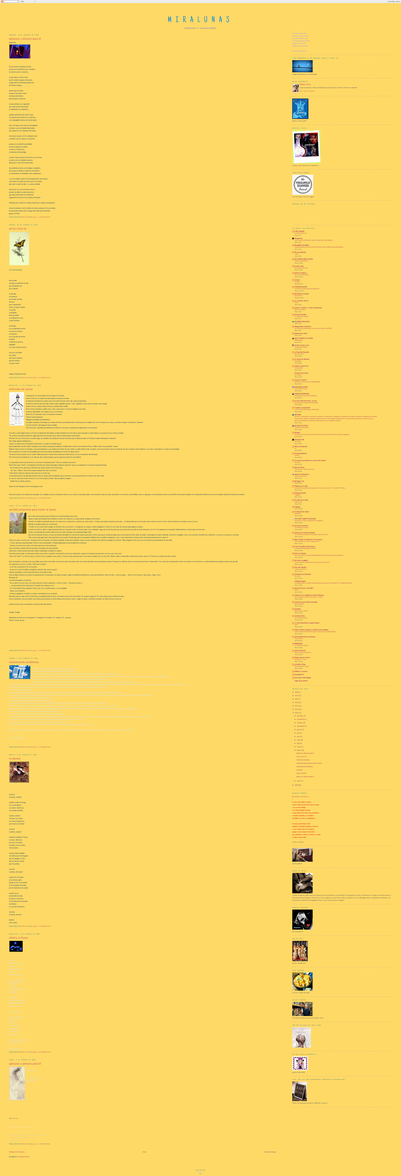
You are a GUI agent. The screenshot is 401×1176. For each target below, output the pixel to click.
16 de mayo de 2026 (301, 268)
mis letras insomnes (301, 526)
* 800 (296, 254)
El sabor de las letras (301, 373)
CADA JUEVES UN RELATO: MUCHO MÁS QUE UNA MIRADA (313, 240)
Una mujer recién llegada (302, 678)
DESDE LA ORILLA (300, 273)
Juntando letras (299, 616)
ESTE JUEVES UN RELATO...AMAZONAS (306, 409)
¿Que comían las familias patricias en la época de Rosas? (312, 562)
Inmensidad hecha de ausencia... (305, 637)
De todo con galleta (301, 560)
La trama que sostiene (301, 316)
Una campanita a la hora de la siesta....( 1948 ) (308, 597)
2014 (297, 699)
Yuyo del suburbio (300, 567)
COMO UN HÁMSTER (301, 261)
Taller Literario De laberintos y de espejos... (308, 539)
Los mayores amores (300, 618)
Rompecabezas (299, 604)
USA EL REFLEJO (300, 651)
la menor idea (299, 266)
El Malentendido (299, 581)
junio (299, 736)
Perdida (296, 282)
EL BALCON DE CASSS (301, 512)
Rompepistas (298, 340)
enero (299, 781)
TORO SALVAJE (299, 231)
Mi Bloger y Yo (299, 481)
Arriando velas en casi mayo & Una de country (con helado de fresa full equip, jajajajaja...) (322, 434)
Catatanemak (298, 368)
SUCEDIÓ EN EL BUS (300, 389)
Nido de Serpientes (300, 446)
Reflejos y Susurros (301, 671)
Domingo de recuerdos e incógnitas (305, 396)
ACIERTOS (297, 514)
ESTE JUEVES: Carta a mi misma (304, 469)
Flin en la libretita (300, 252)
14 (295, 448)
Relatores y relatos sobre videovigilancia (307, 382)
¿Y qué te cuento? (300, 380)
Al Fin (296, 625)
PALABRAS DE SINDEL (301, 245)
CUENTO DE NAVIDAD (301, 427)
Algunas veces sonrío (301, 611)
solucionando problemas (24, 662)
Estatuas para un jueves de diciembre (306, 403)
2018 (297, 692)
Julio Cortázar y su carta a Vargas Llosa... (307, 541)
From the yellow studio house (304, 546)
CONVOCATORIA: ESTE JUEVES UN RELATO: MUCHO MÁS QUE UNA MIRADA (318, 247)
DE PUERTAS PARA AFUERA (303, 259)
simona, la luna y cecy (301, 345)
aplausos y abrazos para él (25, 38)
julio (298, 733)
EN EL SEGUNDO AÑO (301, 275)
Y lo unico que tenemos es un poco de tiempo (310, 460)
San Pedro (297, 441)
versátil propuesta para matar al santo (32, 509)
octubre (300, 723)
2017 (297, 696)
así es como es (18, 228)
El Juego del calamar (300, 347)
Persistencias (298, 638)
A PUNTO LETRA (299, 664)
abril (298, 743)
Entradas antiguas (270, 1152)
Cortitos (297, 280)
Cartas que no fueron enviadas (304, 533)
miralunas (200, 20)
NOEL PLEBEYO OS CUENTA (303, 338)
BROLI (296, 590)
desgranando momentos (302, 326)
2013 (297, 702)
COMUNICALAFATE (300, 287)
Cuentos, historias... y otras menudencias (308, 308)
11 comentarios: (44, 1144)
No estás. (297, 576)
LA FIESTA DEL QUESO (301, 645)
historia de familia (300, 315)
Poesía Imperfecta (300, 453)
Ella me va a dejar (299, 309)
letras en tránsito (300, 553)
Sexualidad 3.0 (299, 674)
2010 (297, 713)
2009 (297, 785)
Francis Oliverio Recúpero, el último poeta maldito (311, 630)
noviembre (300, 719)
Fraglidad (297, 495)
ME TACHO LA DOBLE (301, 294)
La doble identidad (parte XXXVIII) (305, 548)
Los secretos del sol (301, 301)
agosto (299, 730)
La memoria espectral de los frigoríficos (306, 289)
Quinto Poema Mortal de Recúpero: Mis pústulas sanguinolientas (315, 631)
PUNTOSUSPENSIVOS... (302, 394)
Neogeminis (298, 238)
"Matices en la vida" (301, 486)
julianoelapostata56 (301, 387)
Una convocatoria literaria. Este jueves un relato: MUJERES (313, 328)
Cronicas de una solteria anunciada (305, 602)
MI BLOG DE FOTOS (301, 426)
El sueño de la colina (301, 500)
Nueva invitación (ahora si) (302, 652)
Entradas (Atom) (23, 1157)
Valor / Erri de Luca (300, 476)
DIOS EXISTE (298, 296)
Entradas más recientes (17, 1152)
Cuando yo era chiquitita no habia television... (309, 595)
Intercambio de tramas (301, 666)
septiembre (301, 726)
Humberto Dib (299, 440)
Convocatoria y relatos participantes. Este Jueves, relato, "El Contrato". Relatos (319, 488)
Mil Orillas (297, 415)
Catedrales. (298, 361)
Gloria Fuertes (299, 354)
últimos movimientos (301, 474)
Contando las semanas (301, 527)
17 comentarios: (45, 747)
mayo (299, 740)
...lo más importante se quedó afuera (306, 623)
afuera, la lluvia (18, 937)
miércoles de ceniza (21, 389)
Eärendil (297, 433)
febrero (299, 750)
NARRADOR (298, 644)
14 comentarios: (45, 650)
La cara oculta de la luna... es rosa (305, 401)
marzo (299, 747)
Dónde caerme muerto (302, 657)
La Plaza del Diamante (301, 352)
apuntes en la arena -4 (301, 796)
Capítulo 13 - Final (300, 659)
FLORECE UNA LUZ (300, 233)
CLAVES (296, 455)
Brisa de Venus (299, 467)
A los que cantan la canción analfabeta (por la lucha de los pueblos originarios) (318, 555)
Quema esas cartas (300, 333)
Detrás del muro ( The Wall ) (303, 588)
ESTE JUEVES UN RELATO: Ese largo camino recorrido (311, 534)
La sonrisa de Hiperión (301, 359)
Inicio (144, 1152)
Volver (296, 302)
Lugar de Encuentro (301, 681)
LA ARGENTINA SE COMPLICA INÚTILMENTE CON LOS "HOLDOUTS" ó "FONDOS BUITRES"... (323, 583)
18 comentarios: (45, 377)
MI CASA (297, 462)
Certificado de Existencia (302, 574)
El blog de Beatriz (300, 493)
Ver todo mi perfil (307, 91)
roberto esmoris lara (301, 366)
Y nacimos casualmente (302, 408)
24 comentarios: (45, 498)
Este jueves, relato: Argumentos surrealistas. (308, 520)
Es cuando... (298, 375)
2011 (297, 709)
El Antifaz (297, 609)
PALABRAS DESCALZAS (302, 322)
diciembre (300, 716)
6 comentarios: (44, 217)
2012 (297, 706)
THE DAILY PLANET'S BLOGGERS (305, 519)
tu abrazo (15, 758)
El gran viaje (298, 502)
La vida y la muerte (300, 569)
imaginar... (297, 507)
